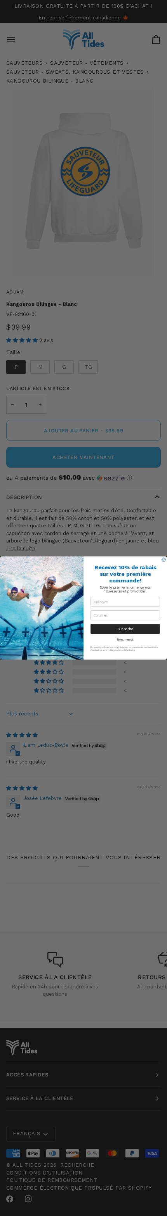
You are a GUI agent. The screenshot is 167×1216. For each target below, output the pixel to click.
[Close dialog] (164, 560)
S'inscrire (125, 629)
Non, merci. (125, 639)
